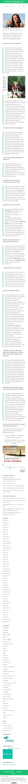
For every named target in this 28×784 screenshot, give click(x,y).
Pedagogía (5, 680)
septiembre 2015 (7, 608)
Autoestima (5, 632)
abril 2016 (5, 598)
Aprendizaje (6, 627)
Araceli (4, 512)
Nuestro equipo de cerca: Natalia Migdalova (13, 485)
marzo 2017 (6, 585)
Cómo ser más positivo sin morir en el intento (14, 488)
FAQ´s (13, 773)
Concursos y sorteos (8, 644)
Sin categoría (6, 706)
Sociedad (5, 708)
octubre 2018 (6, 546)
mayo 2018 (5, 557)
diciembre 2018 (6, 541)
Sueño (4, 712)
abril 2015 (5, 615)
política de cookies (15, 780)
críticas (4, 648)
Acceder (5, 723)
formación (5, 669)
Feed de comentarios (8, 728)
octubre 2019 (6, 523)
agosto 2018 (6, 550)
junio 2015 (5, 610)
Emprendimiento (7, 662)
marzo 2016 (6, 601)
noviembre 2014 (7, 621)
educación (5, 655)
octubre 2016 (6, 594)
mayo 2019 (5, 529)
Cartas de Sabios (7, 639)
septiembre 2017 (7, 573)
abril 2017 (5, 582)
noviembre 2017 (7, 571)
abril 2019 (5, 532)
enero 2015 (5, 617)
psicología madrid (7, 504)
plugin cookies (24, 782)
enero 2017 (5, 587)
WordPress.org (6, 730)
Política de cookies (9, 772)
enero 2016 (5, 605)
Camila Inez (5, 498)
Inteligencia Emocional (8, 671)
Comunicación (6, 641)
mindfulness (6, 673)
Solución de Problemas (8, 710)
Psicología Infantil (7, 694)
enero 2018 (5, 566)
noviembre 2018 (7, 543)
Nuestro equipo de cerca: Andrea (11, 28)
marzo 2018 (6, 562)
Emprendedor (6, 660)
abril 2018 (5, 559)
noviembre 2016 (7, 592)
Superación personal (8, 715)
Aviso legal (19, 772)
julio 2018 (5, 552)
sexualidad (5, 703)
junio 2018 (5, 555)
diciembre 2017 (6, 569)
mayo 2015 (5, 612)
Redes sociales (6, 696)
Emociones (5, 657)
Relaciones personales (8, 699)
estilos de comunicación (8, 667)
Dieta (4, 653)
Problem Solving (7, 689)
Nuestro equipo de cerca (16, 30)
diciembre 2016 (6, 589)
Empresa (5, 664)
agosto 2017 (6, 575)
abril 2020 (5, 520)
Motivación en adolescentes (17, 498)
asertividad (5, 630)
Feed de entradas (7, 725)
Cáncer (4, 637)
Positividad (5, 687)
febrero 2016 (6, 603)
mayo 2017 (5, 580)
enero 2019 (5, 539)
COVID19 (5, 646)
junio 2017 (5, 578)
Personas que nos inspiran (9, 683)
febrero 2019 (6, 536)
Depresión (5, 650)
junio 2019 (5, 527)
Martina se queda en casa (9, 483)
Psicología (5, 692)
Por (9, 764)
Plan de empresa (7, 685)
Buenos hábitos (6, 634)
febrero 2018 (6, 564)
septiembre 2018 (7, 548)
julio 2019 (5, 525)
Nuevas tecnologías (7, 678)
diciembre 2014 (6, 619)
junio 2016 (5, 596)
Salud (4, 701)
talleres (4, 717)
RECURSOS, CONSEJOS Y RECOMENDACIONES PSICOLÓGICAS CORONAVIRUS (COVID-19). (12, 479)
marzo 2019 (6, 534)
